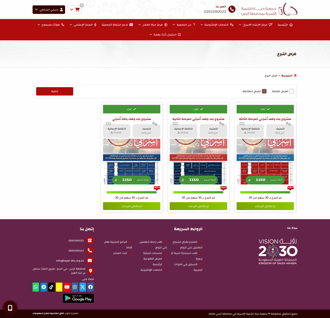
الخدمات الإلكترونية (216, 24)
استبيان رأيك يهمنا (165, 34)
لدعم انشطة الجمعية (115, 24)
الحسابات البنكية (152, 253)
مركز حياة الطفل (152, 24)
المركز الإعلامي (83, 24)
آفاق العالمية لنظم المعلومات (48, 313)
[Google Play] (78, 298)
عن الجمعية (184, 24)
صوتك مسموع (51, 24)
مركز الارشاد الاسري (255, 24)
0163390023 (76, 240)
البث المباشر (120, 253)
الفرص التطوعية (152, 258)
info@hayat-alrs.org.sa (70, 260)
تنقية (54, 91)
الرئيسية (283, 24)
